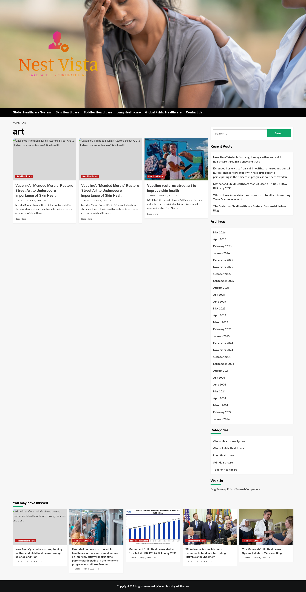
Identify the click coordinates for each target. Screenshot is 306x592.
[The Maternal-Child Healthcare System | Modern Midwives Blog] (266, 527)
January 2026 (221, 253)
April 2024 (219, 398)
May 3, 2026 (88, 569)
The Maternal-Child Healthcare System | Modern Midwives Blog (249, 208)
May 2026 (219, 232)
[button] (291, 112)
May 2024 (219, 391)
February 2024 (222, 412)
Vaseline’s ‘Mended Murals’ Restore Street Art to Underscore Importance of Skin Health (44, 190)
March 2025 (220, 322)
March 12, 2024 (165, 195)
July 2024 (219, 377)
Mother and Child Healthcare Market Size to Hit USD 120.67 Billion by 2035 (250, 186)
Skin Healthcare (67, 112)
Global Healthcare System (32, 112)
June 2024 (219, 384)
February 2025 (222, 329)
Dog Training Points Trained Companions (235, 489)
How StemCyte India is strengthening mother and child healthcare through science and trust (247, 159)
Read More (20, 218)
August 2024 (221, 370)
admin (20, 200)
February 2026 (222, 246)
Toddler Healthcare (98, 112)
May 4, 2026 (32, 561)
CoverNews (164, 586)
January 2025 (221, 336)
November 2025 (223, 267)
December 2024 (223, 343)
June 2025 (219, 301)
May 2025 (219, 308)
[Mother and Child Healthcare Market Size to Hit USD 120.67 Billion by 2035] (153, 527)
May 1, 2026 (202, 561)
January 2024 (221, 419)
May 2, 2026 (145, 558)
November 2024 (223, 349)
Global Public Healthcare (163, 112)
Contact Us (194, 112)
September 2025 (223, 280)
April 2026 (219, 239)
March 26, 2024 (34, 200)
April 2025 (219, 315)
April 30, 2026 (259, 558)
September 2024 (223, 363)
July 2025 (219, 294)
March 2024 (220, 405)
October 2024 (222, 356)
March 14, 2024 (100, 200)
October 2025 (222, 273)
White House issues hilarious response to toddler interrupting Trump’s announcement (251, 197)
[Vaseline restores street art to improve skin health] (176, 159)
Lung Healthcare (129, 112)
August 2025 (221, 287)
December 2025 (223, 260)
